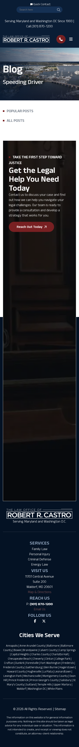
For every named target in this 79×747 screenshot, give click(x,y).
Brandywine (30, 650)
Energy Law (39, 564)
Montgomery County (55, 675)
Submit (12, 415)
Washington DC (37, 688)
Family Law (39, 549)
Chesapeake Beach (19, 658)
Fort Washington (50, 662)
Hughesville (34, 671)
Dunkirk (19, 662)
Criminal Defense (39, 559)
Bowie (17, 650)
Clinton (49, 658)
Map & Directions (39, 592)
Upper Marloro (62, 684)
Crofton (8, 662)
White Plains (55, 688)
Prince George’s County (44, 680)
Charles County (40, 654)
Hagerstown (67, 667)
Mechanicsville (32, 675)
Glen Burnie (51, 667)
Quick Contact (42, 4)
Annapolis (12, 645)
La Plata (48, 671)
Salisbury (65, 680)
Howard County (16, 671)
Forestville (32, 662)
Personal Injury (39, 554)
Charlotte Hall (59, 654)
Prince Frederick (18, 680)
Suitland (31, 684)
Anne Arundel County (32, 645)
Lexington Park (12, 675)
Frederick (68, 662)
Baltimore (53, 645)
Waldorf (21, 688)
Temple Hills (45, 684)
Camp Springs (67, 650)
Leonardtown (62, 671)
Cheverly (38, 658)
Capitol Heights (20, 654)
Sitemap (60, 709)
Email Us (39, 609)
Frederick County (13, 667)
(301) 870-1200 (41, 604)
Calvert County (48, 650)
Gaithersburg (34, 667)
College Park (62, 658)
